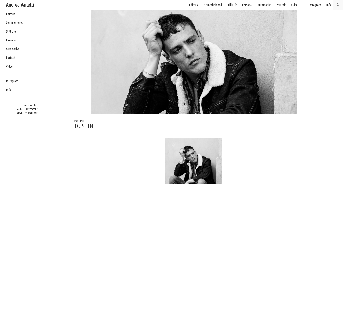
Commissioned (213, 5)
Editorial (194, 5)
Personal (247, 5)
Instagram (315, 5)
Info (328, 5)
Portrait (281, 5)
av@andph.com (30, 112)
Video (294, 5)
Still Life (232, 5)
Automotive (264, 5)
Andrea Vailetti (20, 5)
